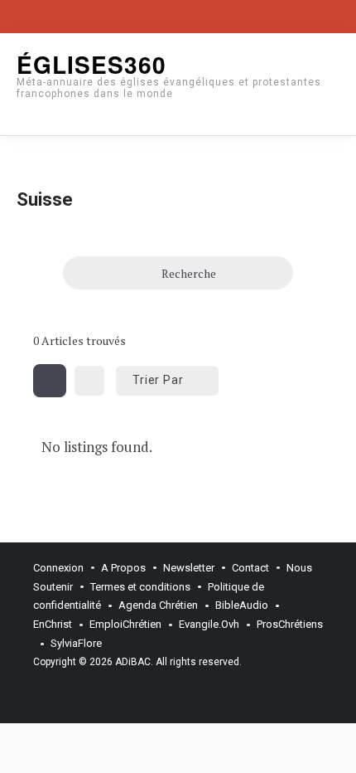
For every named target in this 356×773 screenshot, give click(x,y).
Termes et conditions (140, 587)
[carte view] (89, 380)
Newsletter (188, 568)
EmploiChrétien (125, 624)
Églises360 (91, 64)
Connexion (58, 568)
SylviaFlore (76, 643)
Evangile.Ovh (209, 624)
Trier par (158, 379)
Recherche (188, 273)
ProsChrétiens (290, 624)
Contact (250, 568)
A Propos (123, 568)
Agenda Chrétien (158, 605)
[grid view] (49, 380)
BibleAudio (241, 605)
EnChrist (52, 624)
